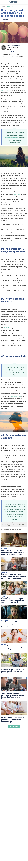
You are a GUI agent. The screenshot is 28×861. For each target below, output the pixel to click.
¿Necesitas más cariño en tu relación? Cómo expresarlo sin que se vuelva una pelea (12, 600)
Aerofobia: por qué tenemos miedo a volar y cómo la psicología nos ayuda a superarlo (14, 624)
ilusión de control (15, 396)
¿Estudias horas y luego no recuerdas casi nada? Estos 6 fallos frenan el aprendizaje (12, 552)
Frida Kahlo (7, 328)
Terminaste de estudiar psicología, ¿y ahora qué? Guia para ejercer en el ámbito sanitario (13, 696)
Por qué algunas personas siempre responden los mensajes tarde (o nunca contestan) (13, 576)
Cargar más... (14, 726)
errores (13, 288)
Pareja (3, 596)
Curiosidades (5, 620)
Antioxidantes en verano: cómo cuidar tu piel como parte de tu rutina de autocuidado (13, 648)
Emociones (10, 6)
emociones (4, 90)
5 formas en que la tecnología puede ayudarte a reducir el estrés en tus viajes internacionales (12, 672)
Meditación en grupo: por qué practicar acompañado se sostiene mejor (12, 720)
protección (16, 194)
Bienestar (3, 6)
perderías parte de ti (12, 137)
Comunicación (5, 572)
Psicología (4, 548)
